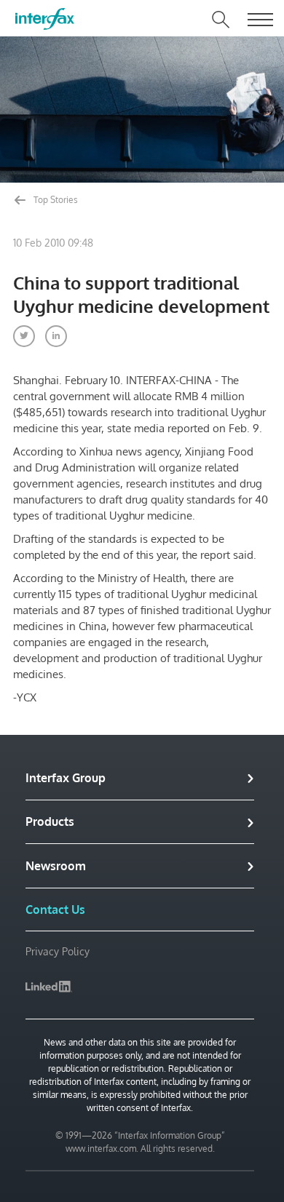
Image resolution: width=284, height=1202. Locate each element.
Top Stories (54, 199)
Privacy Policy (57, 951)
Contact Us (55, 909)
